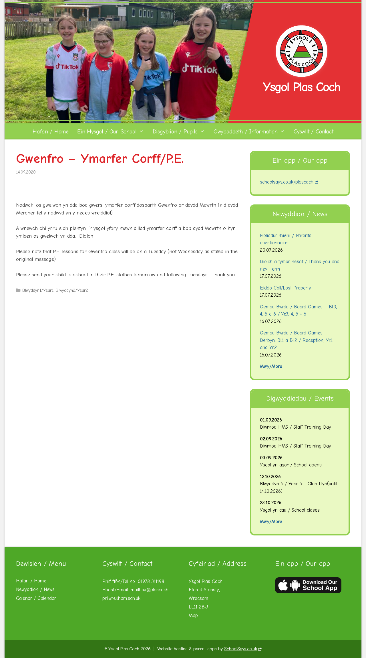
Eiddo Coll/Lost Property (285, 288)
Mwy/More (271, 366)
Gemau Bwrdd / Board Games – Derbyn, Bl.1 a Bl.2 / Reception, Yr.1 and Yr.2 (296, 340)
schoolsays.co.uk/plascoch (287, 182)
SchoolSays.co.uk (240, 648)
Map (193, 615)
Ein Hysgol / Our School (106, 131)
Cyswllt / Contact (313, 131)
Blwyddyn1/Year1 (37, 290)
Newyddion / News (35, 589)
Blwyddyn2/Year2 (72, 290)
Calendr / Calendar (36, 598)
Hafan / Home (51, 131)
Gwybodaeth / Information (246, 131)
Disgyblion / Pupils (175, 131)
